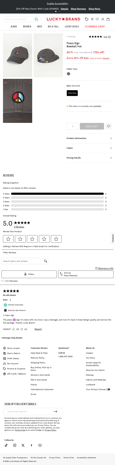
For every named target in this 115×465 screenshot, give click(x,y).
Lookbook (90, 384)
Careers (89, 353)
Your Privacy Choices (96, 389)
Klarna (34, 384)
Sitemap (90, 375)
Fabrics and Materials (96, 379)
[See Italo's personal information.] (10, 300)
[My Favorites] (97, 19)
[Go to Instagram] (14, 445)
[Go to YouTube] (40, 445)
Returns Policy (37, 357)
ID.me (33, 394)
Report (38, 329)
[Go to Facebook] (31, 445)
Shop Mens (94, 8)
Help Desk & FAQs (39, 353)
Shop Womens (78, 8)
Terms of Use (20, 430)
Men (39, 26)
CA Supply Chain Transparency (15, 457)
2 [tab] (59, 11)
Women (27, 26)
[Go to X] (23, 445)
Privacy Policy (50, 430)
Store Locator (13, 348)
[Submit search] (36, 19)
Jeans (13, 26)
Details (64, 8)
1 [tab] (56, 11)
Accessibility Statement (86, 457)
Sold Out (92, 126)
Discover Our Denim (95, 370)
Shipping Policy (38, 362)
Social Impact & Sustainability (93, 364)
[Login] (102, 19)
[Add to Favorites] (108, 126)
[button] (108, 19)
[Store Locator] (91, 19)
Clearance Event (95, 26)
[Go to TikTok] (6, 445)
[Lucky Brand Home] (63, 19)
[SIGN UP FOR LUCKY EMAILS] (55, 411)
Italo (5, 300)
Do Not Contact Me (38, 457)
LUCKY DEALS (72, 26)
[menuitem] (13, 27)
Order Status (13, 358)
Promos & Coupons (16, 368)
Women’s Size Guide (40, 375)
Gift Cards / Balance (16, 373)
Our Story (90, 357)
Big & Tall (53, 26)
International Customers (42, 389)
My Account (12, 363)
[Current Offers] (86, 19)
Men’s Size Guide (39, 379)
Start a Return (13, 353)
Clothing (71, 36)
